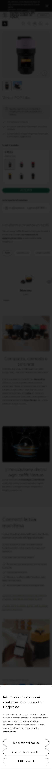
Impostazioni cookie (26, 743)
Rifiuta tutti (26, 761)
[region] (26, 727)
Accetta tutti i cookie (26, 752)
